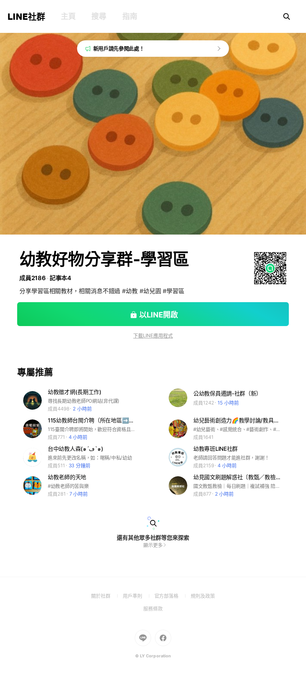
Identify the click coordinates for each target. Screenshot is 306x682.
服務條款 (153, 608)
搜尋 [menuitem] (98, 16)
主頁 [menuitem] (68, 16)
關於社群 (107, 596)
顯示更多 (153, 545)
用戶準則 (138, 596)
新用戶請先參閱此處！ (118, 48)
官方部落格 (172, 596)
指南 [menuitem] (129, 16)
